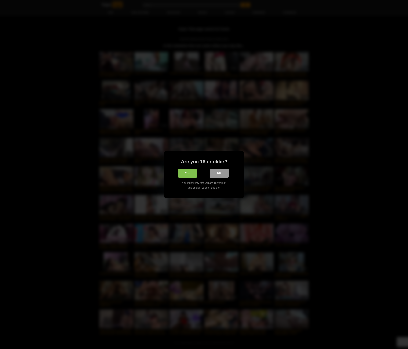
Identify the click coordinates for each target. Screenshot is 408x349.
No (219, 173)
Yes (187, 173)
